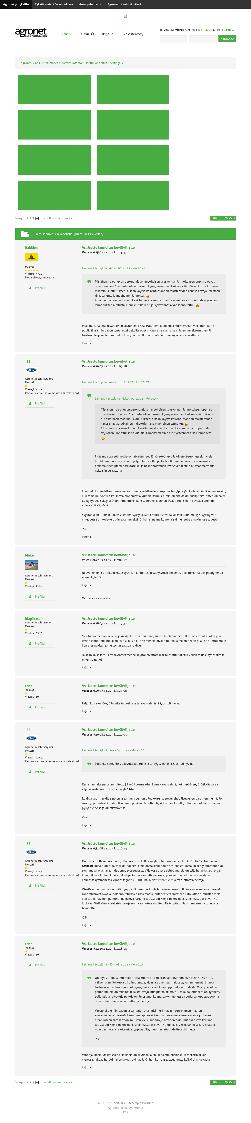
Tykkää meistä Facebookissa (54, 4)
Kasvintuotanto (72, 63)
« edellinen (49, 218)
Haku (85, 34)
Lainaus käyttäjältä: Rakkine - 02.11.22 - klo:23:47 (115, 382)
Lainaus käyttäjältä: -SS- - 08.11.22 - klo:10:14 (113, 964)
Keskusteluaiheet (46, 63)
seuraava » (65, 218)
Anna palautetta (90, 4)
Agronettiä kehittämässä (124, 4)
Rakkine (31, 248)
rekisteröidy (225, 30)
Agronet (26, 63)
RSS (125, 1112)
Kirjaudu (108, 34)
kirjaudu (206, 30)
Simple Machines (143, 1103)
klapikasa (32, 619)
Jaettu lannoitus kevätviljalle (105, 63)
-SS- (28, 361)
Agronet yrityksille (16, 4)
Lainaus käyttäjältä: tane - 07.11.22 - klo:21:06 (113, 750)
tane (28, 686)
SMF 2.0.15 (104, 1103)
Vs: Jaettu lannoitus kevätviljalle (108, 247)
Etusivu (67, 34)
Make (29, 555)
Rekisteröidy (133, 34)
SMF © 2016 (122, 1103)
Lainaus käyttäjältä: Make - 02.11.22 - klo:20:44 (114, 268)
